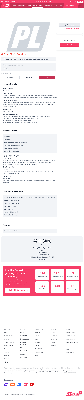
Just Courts (23, 357)
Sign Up (80, 1)
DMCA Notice (70, 339)
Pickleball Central (25, 339)
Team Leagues (48, 5)
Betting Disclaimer (72, 342)
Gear (36, 339)
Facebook (54, 336)
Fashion (37, 345)
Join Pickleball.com (16, 290)
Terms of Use (70, 336)
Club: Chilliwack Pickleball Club (70, 28)
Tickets (6, 359)
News (14, 5)
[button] (6, 5)
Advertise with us (72, 356)
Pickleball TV (24, 336)
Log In (74, 1)
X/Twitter (54, 339)
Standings (10, 77)
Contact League (69, 40)
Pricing (6, 362)
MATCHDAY (23, 351)
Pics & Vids (38, 349)
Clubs (55, 5)
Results (29, 5)
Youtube (53, 345)
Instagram (54, 332)
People (37, 332)
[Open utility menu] (80, 392)
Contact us (70, 352)
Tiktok (53, 342)
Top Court (23, 354)
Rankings (7, 355)
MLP (21, 347)
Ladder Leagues (37, 5)
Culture (37, 342)
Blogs (37, 355)
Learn (37, 336)
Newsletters (39, 352)
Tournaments (21, 5)
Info (47, 77)
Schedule (29, 77)
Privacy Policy (70, 332)
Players (6, 352)
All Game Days (69, 45)
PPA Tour (22, 332)
